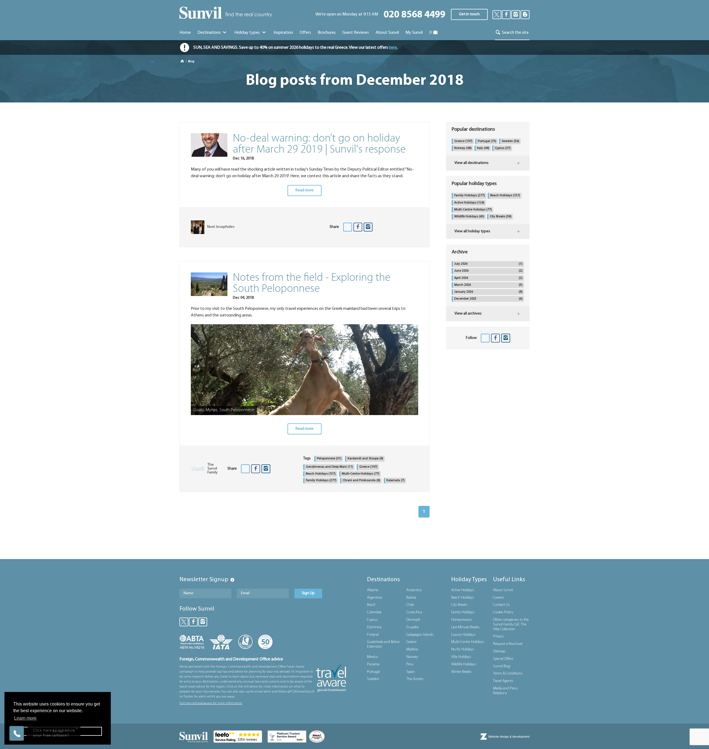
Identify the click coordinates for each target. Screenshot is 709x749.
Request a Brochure (508, 644)
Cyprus (503, 148)
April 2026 (488, 278)
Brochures (327, 32)
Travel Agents (503, 681)
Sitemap (499, 651)
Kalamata (395, 480)
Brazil (371, 605)
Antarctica (414, 590)
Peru (409, 664)
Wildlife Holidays (469, 216)
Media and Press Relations (505, 690)
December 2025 (488, 298)
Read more (305, 190)
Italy (483, 148)
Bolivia (411, 598)
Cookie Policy (503, 612)
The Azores (414, 679)
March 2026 (488, 285)
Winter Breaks (461, 672)
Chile (410, 605)
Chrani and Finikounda (361, 480)
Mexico (372, 657)
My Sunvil (414, 32)
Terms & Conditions (508, 673)
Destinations (209, 32)
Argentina (374, 598)
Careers (498, 598)
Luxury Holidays (463, 635)
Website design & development (509, 736)
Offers (305, 32)
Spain (410, 672)
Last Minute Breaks (465, 627)
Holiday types (247, 32)
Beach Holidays (321, 473)
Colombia (374, 612)
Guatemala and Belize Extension (383, 644)
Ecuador (412, 627)
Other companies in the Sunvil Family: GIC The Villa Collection (511, 624)
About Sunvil (503, 590)
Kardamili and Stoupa (365, 458)
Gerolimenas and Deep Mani (329, 467)
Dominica (374, 627)
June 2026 (488, 270)
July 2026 (488, 264)
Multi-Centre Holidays (360, 473)
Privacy (498, 636)
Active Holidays (469, 202)
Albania (372, 590)
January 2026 (488, 292)
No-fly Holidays (462, 649)
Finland (373, 635)
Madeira (412, 649)
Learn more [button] (25, 718)
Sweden (510, 141)
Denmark (413, 620)
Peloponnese (329, 458)
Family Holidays (321, 480)
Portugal (487, 141)
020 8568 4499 (414, 15)
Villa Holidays (461, 657)
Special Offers (503, 659)
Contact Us (501, 605)
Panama (373, 664)
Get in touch (469, 14)
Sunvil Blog (501, 666)
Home (185, 32)
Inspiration (283, 32)
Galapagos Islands (420, 635)
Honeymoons (461, 620)
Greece (368, 467)
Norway (463, 148)
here (393, 47)
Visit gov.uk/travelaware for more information (210, 703)
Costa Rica (414, 612)
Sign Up (308, 593)
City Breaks (501, 216)
